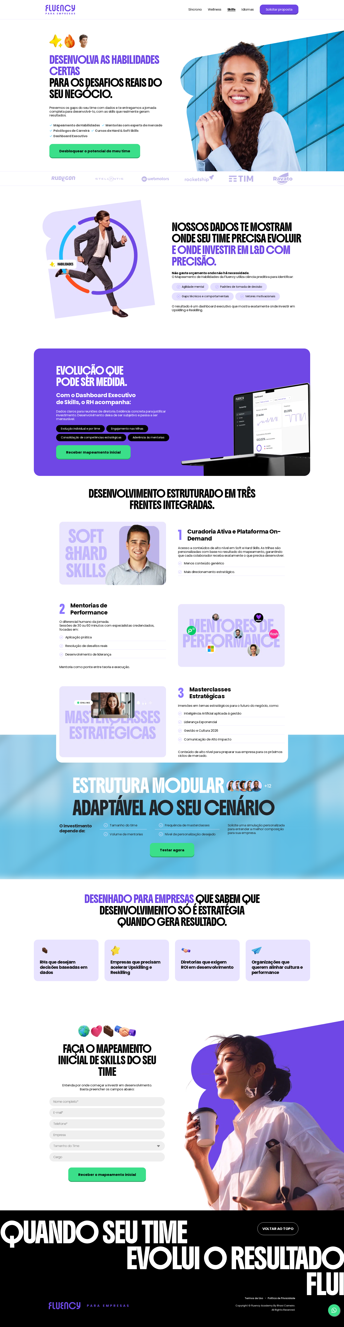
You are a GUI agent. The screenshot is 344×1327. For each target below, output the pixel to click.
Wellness (214, 10)
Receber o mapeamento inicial (107, 1174)
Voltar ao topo (277, 1228)
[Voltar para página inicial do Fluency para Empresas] (89, 1305)
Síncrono (195, 10)
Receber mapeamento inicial (93, 452)
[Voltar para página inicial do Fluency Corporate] (60, 9)
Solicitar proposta (279, 9)
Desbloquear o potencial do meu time (94, 151)
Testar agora (172, 850)
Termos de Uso (254, 1298)
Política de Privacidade (281, 1298)
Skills (231, 10)
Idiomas (247, 10)
